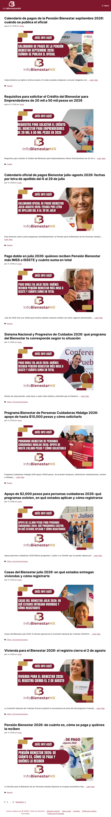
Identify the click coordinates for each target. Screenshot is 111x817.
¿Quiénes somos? (53, 811)
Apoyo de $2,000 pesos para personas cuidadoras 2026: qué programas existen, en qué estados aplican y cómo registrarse (53, 496)
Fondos (9, 483)
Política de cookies (89, 811)
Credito (9, 164)
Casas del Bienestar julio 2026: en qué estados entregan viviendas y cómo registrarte (49, 574)
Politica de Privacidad (55, 814)
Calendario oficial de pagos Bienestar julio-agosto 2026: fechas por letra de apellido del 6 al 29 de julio (54, 177)
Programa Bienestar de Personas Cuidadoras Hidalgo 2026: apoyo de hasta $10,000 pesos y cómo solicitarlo (51, 415)
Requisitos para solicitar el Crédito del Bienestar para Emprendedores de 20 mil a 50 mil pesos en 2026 (46, 98)
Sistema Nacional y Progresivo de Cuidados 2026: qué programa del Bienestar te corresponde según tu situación (55, 336)
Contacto (76, 811)
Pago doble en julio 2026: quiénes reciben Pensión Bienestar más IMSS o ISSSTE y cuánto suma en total (52, 258)
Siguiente (21, 802)
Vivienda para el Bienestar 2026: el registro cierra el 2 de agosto (55, 650)
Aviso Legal (66, 811)
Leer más (94, 80)
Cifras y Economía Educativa (17, 402)
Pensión (10, 86)
